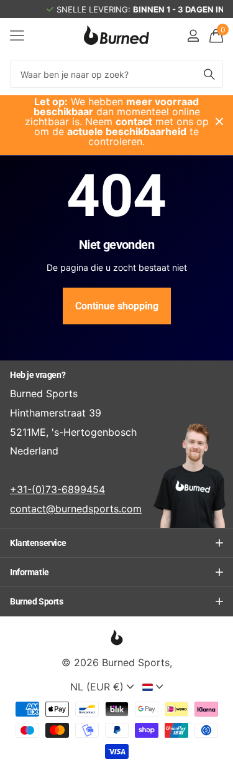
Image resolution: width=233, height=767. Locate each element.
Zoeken (209, 74)
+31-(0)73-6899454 (57, 489)
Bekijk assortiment (17, 35)
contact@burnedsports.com (76, 508)
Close (219, 121)
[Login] (193, 35)
